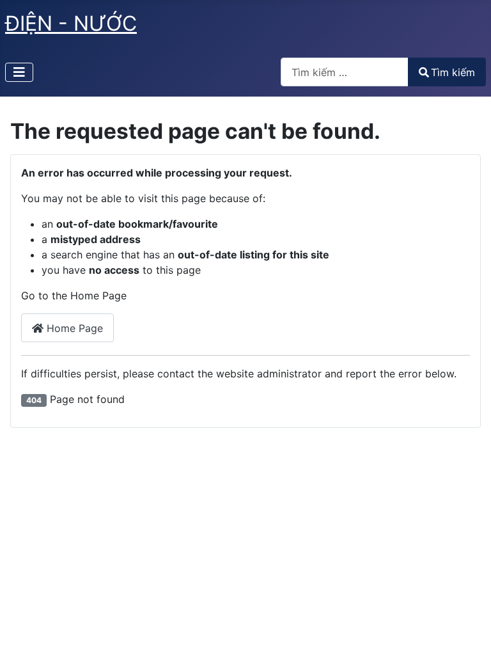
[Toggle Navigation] (19, 72)
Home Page (73, 328)
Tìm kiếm (453, 72)
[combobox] (345, 72)
